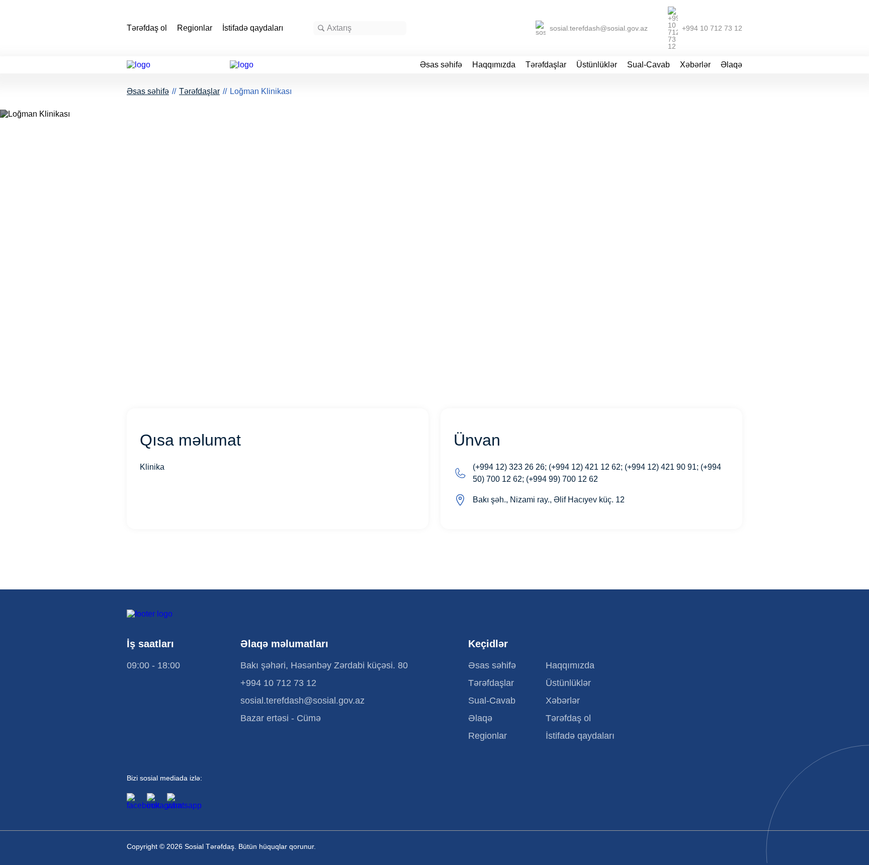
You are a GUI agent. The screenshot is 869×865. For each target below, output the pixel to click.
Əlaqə (731, 65)
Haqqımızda (493, 65)
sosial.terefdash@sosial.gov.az (599, 28)
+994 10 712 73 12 (712, 28)
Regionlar (194, 28)
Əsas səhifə (441, 65)
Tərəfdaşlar (546, 65)
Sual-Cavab (648, 65)
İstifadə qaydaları (252, 28)
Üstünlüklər (596, 65)
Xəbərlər (695, 65)
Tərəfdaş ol (147, 28)
